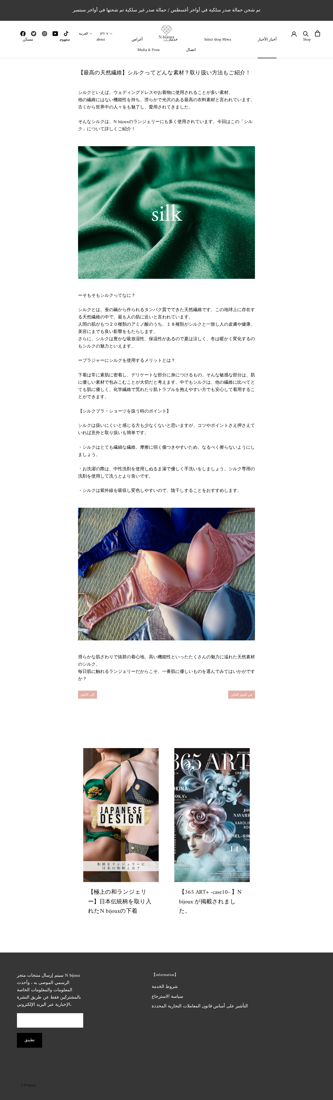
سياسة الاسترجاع (167, 997)
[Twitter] (33, 33)
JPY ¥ (104, 34)
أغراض (137, 39)
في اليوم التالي (241, 695)
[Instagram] (44, 33)
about (101, 39)
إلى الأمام (87, 695)
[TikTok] (66, 33)
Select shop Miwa (217, 39)
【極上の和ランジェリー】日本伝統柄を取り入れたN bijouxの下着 (119, 901)
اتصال (191, 50)
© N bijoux (28, 1085)
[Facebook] (22, 33)
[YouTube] (55, 33)
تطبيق (29, 1040)
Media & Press (148, 50)
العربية (83, 34)
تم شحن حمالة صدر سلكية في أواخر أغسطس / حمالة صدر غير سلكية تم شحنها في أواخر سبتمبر (166, 10)
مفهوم (65, 39)
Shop (307, 39)
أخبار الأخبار (267, 39)
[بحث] (306, 33)
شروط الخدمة (165, 987)
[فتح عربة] (317, 33)
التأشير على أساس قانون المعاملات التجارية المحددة (200, 1006)
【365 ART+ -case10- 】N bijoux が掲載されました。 (210, 901)
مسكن (28, 39)
